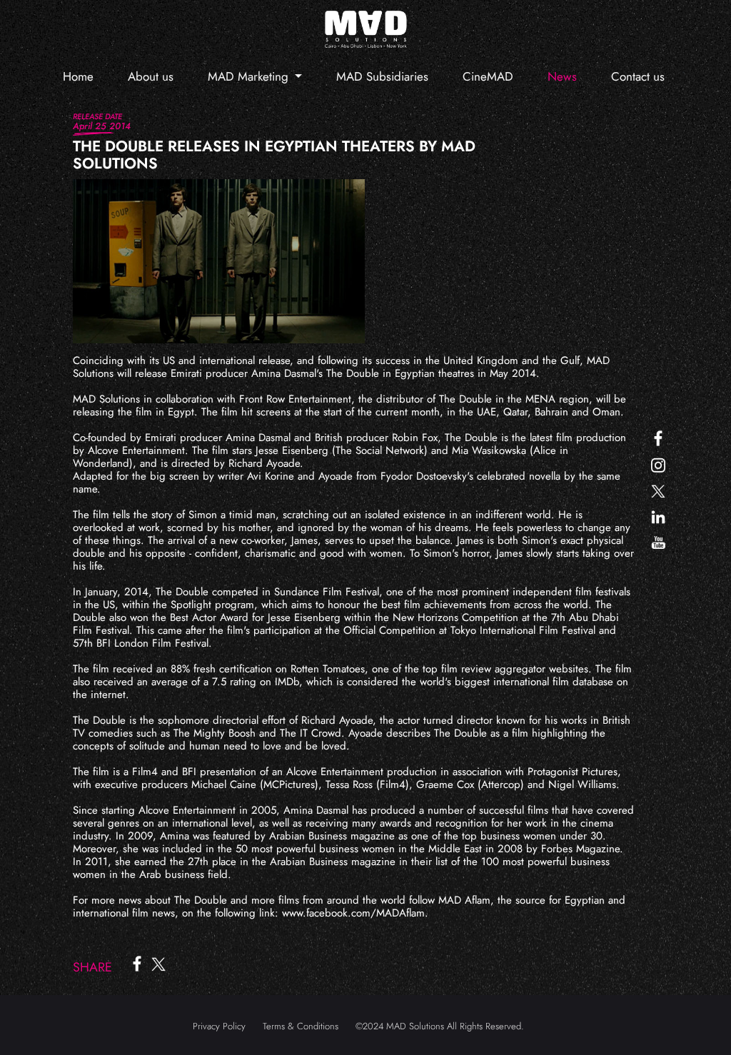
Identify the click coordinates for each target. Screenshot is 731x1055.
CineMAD (488, 76)
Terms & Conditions (300, 1026)
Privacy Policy (219, 1026)
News (562, 76)
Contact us (638, 76)
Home (78, 76)
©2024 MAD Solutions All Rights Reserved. (440, 1026)
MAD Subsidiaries (382, 76)
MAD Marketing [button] (250, 76)
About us (150, 76)
